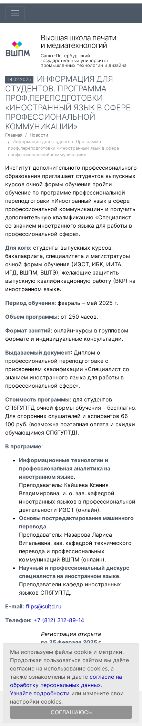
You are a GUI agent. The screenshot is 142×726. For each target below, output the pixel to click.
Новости (39, 135)
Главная (13, 135)
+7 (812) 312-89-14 (58, 620)
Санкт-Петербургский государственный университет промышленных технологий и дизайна (83, 60)
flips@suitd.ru (43, 606)
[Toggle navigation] (15, 13)
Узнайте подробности (40, 693)
